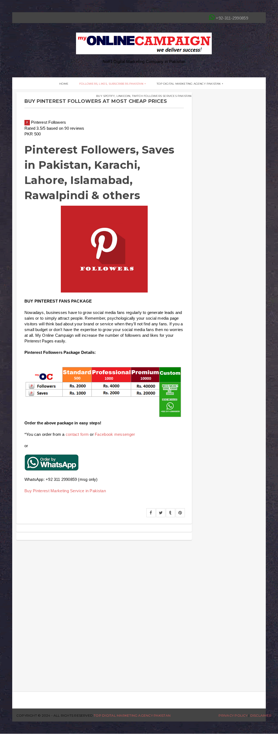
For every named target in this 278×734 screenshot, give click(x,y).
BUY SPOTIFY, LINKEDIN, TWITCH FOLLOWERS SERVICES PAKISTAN (143, 96)
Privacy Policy (233, 715)
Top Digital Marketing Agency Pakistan (188, 83)
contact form (77, 434)
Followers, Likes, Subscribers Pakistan (111, 83)
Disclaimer (260, 715)
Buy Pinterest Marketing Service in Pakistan (65, 490)
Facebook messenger (115, 434)
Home (63, 83)
